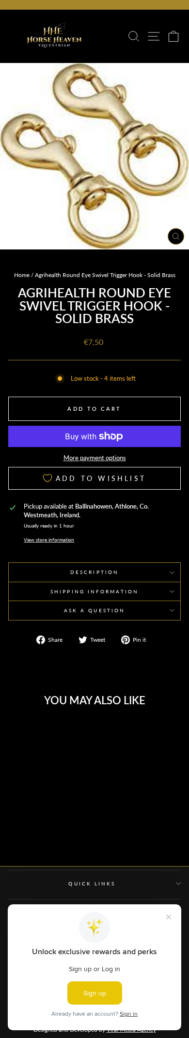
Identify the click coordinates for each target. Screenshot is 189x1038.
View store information (49, 539)
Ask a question (94, 610)
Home (22, 275)
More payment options (94, 458)
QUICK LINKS (91, 883)
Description (94, 572)
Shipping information (94, 591)
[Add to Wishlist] (63, 731)
